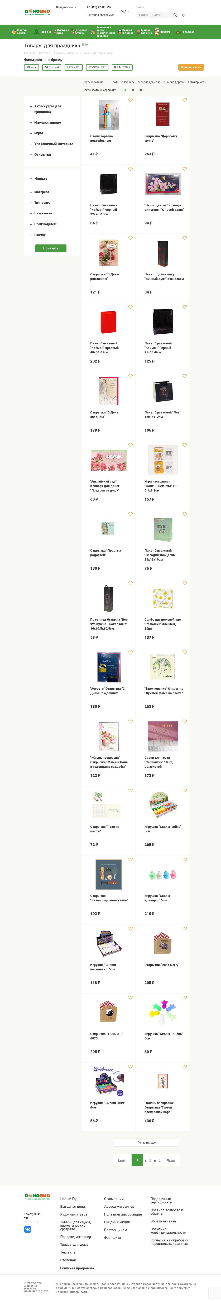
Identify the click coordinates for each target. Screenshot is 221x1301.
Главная (29, 53)
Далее (171, 1160)
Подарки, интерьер (66, 53)
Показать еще (146, 1142)
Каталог (44, 53)
